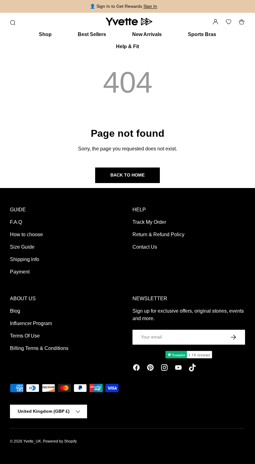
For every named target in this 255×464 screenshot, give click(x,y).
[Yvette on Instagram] (164, 369)
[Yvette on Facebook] (136, 369)
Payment (20, 271)
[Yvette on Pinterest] (150, 369)
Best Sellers (92, 34)
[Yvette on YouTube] (178, 369)
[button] (241, 21)
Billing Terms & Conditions (39, 348)
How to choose (26, 234)
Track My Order (149, 222)
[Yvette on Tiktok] (192, 369)
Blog (15, 311)
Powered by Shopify (60, 441)
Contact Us (144, 247)
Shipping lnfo (24, 259)
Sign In (150, 6)
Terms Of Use (25, 335)
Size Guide (22, 247)
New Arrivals (147, 34)
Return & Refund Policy (158, 234)
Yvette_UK (32, 441)
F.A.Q (16, 222)
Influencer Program (31, 323)
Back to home (127, 174)
